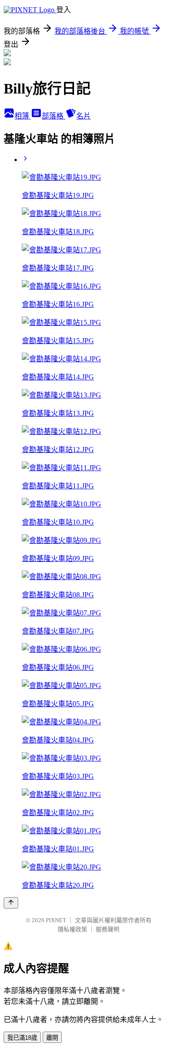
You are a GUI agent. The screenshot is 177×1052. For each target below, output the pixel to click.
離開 (52, 1037)
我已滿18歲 (22, 1037)
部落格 (53, 116)
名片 (83, 116)
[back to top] (11, 903)
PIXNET (56, 920)
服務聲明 (107, 929)
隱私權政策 (72, 929)
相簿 (23, 116)
